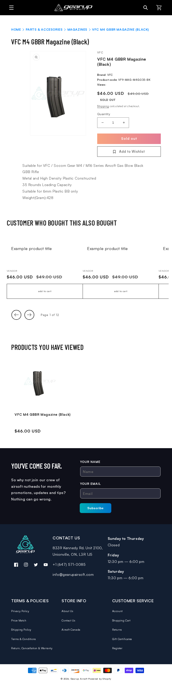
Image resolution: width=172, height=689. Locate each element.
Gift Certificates (122, 639)
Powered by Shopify (99, 678)
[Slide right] (29, 315)
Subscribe (95, 508)
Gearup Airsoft (79, 678)
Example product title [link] (31, 248)
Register (117, 648)
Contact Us (68, 620)
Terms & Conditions (23, 639)
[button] (10, 8)
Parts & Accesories (44, 29)
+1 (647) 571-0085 (69, 564)
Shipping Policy (21, 629)
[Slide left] (16, 315)
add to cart (45, 291)
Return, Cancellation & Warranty (32, 648)
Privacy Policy (20, 611)
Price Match (18, 620)
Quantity (103, 114)
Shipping (103, 106)
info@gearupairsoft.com (73, 574)
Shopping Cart (121, 620)
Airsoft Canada (71, 629)
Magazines (77, 29)
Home (16, 29)
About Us (67, 611)
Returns (117, 629)
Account (117, 611)
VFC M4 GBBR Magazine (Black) (43, 414)
